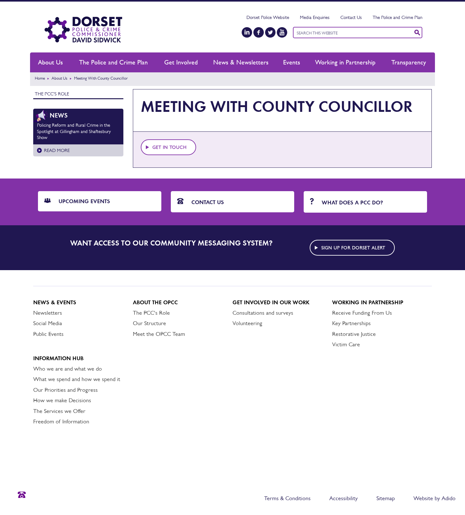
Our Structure (149, 323)
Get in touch (169, 147)
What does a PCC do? (351, 202)
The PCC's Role (52, 93)
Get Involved (181, 62)
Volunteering (247, 323)
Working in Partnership (345, 62)
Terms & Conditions (287, 498)
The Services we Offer (59, 411)
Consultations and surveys (262, 313)
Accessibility (343, 498)
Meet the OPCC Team (159, 334)
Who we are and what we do (67, 369)
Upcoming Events (83, 201)
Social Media (47, 323)
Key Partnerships (351, 323)
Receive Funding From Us (362, 313)
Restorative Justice (354, 334)
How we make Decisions (62, 400)
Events (291, 62)
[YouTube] (282, 32)
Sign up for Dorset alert (353, 247)
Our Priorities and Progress (65, 390)
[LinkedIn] (247, 32)
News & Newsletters (241, 62)
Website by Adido (434, 498)
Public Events (48, 334)
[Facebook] (258, 32)
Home (40, 78)
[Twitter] (270, 32)
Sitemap (385, 498)
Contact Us (351, 17)
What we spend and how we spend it (76, 379)
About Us (50, 62)
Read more (57, 150)
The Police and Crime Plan (397, 17)
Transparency (408, 62)
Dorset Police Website (267, 17)
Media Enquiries (315, 17)
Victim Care (346, 344)
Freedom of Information (61, 421)
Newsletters (47, 313)
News (59, 115)
